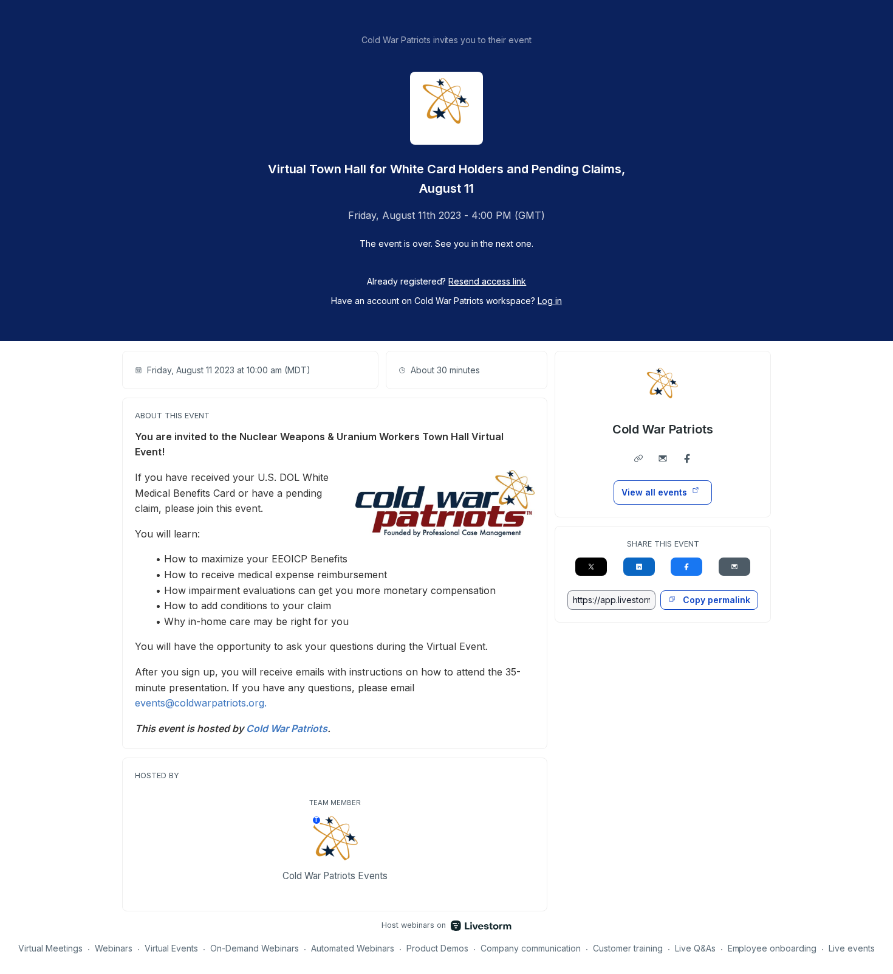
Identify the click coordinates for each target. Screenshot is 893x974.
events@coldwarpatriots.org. (201, 703)
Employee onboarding (772, 948)
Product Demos (437, 948)
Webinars (113, 948)
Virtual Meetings (50, 948)
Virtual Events (172, 948)
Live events (852, 948)
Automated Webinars (352, 948)
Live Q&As (695, 948)
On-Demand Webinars (254, 948)
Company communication (531, 948)
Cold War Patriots (663, 429)
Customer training (628, 948)
